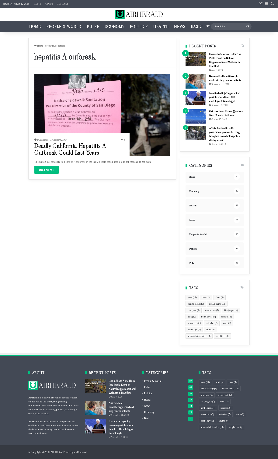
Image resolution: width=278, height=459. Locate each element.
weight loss (222, 336)
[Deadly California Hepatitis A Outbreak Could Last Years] (102, 115)
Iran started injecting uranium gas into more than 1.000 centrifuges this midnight (224, 97)
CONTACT (62, 3)
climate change (196, 304)
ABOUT (49, 3)
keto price (194, 310)
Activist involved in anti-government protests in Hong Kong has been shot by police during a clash (224, 134)
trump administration (199, 336)
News (180, 26)
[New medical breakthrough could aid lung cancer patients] (196, 81)
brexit (206, 297)
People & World (64, 26)
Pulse (93, 26)
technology (194, 329)
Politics (139, 26)
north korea (208, 316)
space (227, 323)
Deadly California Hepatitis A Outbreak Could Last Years (70, 149)
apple (192, 297)
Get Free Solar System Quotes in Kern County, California (226, 113)
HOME (37, 3)
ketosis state (212, 310)
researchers (194, 323)
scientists (211, 323)
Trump (210, 329)
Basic (197, 26)
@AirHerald (42, 139)
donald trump (217, 304)
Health (161, 26)
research (226, 316)
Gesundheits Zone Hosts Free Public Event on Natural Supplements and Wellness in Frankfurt (225, 60)
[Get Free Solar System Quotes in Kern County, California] (196, 116)
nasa (192, 316)
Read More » (46, 169)
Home (35, 26)
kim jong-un (231, 310)
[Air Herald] (139, 14)
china (220, 297)
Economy (115, 26)
